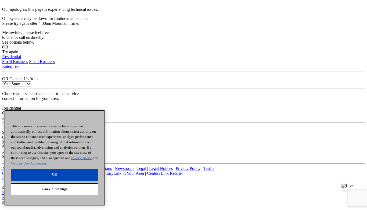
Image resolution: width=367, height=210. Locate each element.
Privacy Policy (188, 168)
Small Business (15, 61)
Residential (11, 56)
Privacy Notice (81, 158)
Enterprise (10, 66)
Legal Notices (161, 168)
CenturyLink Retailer (165, 173)
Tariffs (208, 168)
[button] (349, 192)
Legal (141, 168)
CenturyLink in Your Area (122, 173)
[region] (54, 158)
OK (54, 174)
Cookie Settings (55, 189)
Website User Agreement (28, 163)
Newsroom (124, 168)
